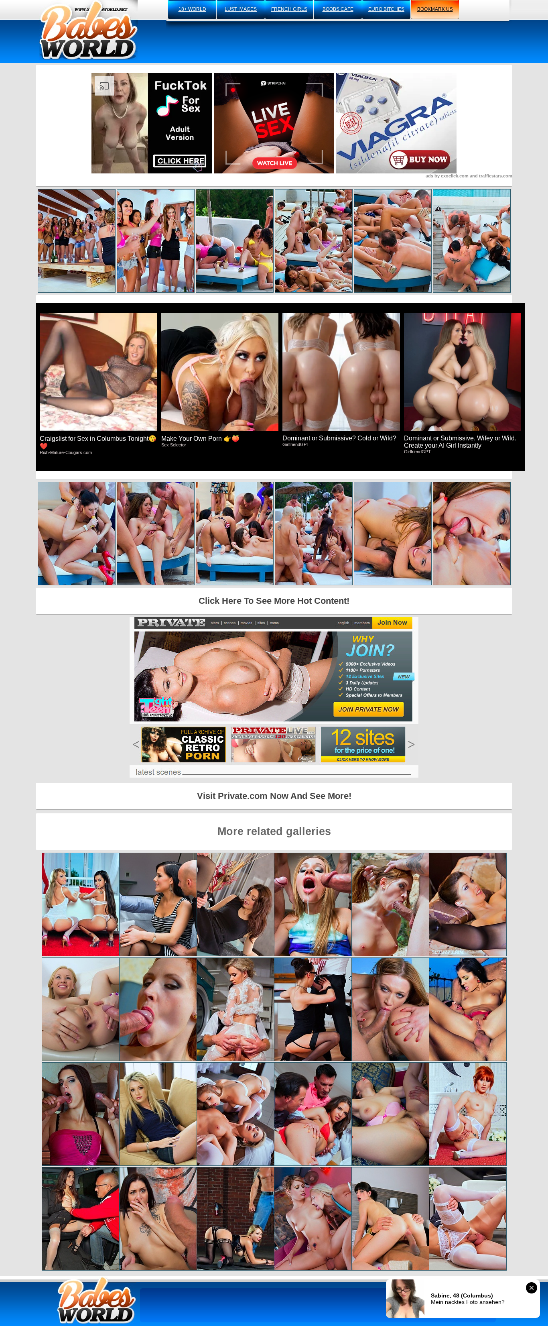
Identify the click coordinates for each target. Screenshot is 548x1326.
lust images (241, 9)
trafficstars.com (495, 175)
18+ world (192, 9)
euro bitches (386, 9)
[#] (96, 1300)
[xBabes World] (88, 30)
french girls (289, 9)
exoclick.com (455, 175)
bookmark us (435, 9)
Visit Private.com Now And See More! (274, 796)
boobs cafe (338, 9)
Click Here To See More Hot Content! (274, 601)
